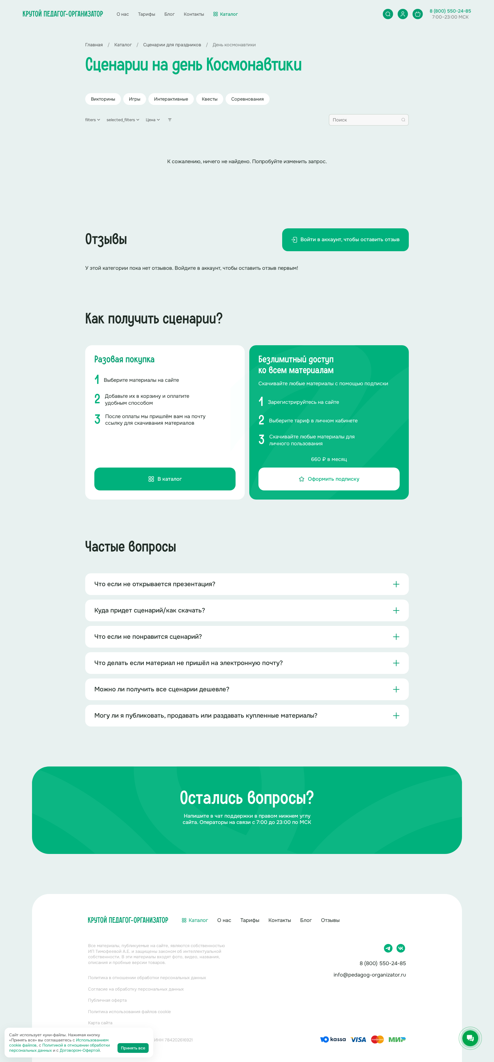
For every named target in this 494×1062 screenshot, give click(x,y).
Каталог (198, 920)
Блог (169, 14)
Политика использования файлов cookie (129, 1012)
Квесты (210, 99)
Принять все (133, 1048)
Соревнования (247, 99)
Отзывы (330, 920)
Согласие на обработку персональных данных (136, 989)
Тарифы (146, 14)
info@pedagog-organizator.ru (370, 975)
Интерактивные (171, 99)
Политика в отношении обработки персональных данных (147, 978)
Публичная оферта (107, 1000)
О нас (123, 14)
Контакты (194, 14)
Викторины (103, 99)
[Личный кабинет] (403, 14)
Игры (134, 99)
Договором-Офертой (80, 1050)
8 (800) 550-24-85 (450, 11)
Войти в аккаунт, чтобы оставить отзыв (350, 239)
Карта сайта (100, 1023)
